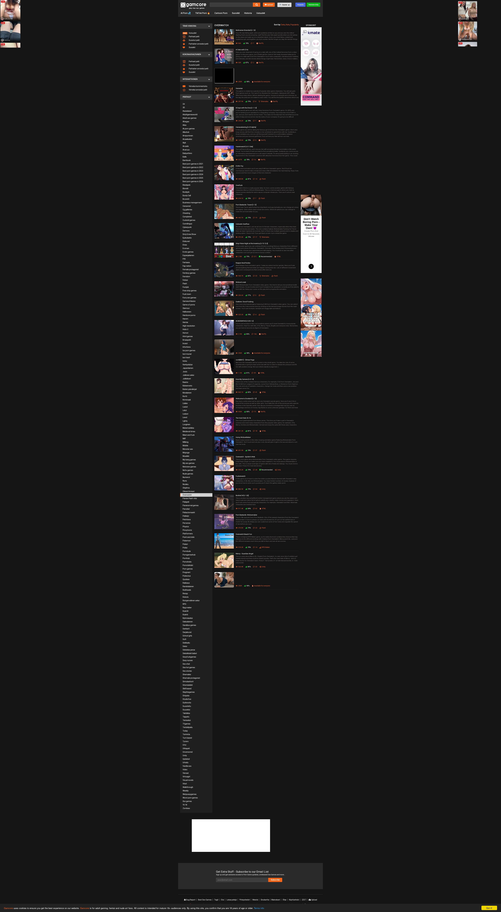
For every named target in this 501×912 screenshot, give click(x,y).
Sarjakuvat (187, 632)
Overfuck (239, 185)
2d (184, 104)
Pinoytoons (187, 530)
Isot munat (187, 354)
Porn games (188, 569)
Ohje (284, 900)
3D (184, 107)
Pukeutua (187, 576)
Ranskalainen (188, 586)
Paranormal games (191, 505)
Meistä (255, 900)
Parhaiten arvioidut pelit (198, 44)
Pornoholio (187, 562)
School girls (187, 636)
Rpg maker (187, 608)
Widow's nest (241, 282)
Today (185, 731)
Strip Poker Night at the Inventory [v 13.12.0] (252, 243)
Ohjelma (186, 488)
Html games (188, 336)
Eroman (186, 248)
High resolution (189, 326)
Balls (185, 157)
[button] (284, 5)
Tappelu (186, 717)
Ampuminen (188, 136)
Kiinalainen (187, 393)
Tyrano (186, 741)
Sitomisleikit (188, 685)
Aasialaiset (187, 111)
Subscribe (275, 880)
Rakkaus (186, 583)
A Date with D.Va (242, 50)
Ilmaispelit (187, 340)
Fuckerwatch (240, 476)
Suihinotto (187, 703)
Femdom (186, 276)
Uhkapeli (186, 748)
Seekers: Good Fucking (244, 302)
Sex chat (186, 664)
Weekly (186, 791)
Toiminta (186, 734)
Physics (186, 527)
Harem (185, 319)
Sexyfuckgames (189, 657)
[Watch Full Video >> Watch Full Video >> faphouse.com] (224, 75)
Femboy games (189, 273)
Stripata (186, 696)
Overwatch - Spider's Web (245, 457)
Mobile (185, 446)
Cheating (186, 213)
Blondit (185, 188)
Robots (186, 597)
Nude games (188, 474)
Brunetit (186, 199)
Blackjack (186, 185)
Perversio (186, 523)
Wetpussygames (189, 794)
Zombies (186, 808)
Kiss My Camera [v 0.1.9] (245, 379)
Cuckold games (189, 220)
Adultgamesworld (190, 114)
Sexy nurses (188, 660)
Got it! (489, 908)
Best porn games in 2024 (193, 174)
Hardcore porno (189, 315)
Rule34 (185, 611)
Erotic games (188, 252)
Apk (184, 143)
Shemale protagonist (191, 678)
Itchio (185, 361)
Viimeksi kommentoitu (197, 86)
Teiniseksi (187, 720)
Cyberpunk (187, 227)
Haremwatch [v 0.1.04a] (244, 147)
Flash (185, 284)
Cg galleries (187, 210)
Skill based (187, 689)
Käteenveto (187, 386)
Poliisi (185, 548)
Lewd (185, 417)
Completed (187, 217)
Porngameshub (189, 555)
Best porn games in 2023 (193, 171)
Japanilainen (188, 368)
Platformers (188, 534)
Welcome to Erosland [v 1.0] (246, 399)
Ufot (184, 745)
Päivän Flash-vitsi (190, 498)
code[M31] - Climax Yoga (245, 360)
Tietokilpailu (188, 727)
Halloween (187, 312)
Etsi (222, 900)
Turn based (187, 738)
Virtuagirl (186, 777)
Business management (192, 203)
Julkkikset (187, 379)
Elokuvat (186, 241)
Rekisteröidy (313, 5)
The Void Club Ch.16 (243, 418)
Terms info (259, 908)
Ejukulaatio (187, 238)
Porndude (187, 551)
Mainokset (275, 900)
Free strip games (189, 291)
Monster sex (188, 449)
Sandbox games (189, 625)
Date (283, 25)
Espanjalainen (188, 255)
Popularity (294, 25)
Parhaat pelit (193, 36)
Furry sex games (189, 298)
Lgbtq (185, 421)
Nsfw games (188, 470)
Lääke (185, 403)
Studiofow (187, 699)
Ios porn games (189, 350)
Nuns (185, 481)
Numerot (186, 477)
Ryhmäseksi (188, 618)
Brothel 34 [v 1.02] (242, 495)
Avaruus (186, 150)
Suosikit (236, 13)
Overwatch (187, 495)
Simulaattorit (188, 681)
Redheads (187, 590)
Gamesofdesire (189, 301)
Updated (186, 759)
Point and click (188, 537)
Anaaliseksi (187, 139)
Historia (248, 13)
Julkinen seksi (188, 375)
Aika (184, 125)
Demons (186, 231)
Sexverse (239, 88)
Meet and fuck (189, 435)
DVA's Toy (239, 166)
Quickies (186, 579)
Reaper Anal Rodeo (243, 263)
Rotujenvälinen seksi (191, 600)
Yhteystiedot (244, 900)
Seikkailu (186, 643)
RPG (184, 604)
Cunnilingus (187, 224)
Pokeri (185, 544)
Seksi (185, 646)
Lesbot (185, 414)
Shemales (187, 674)
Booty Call (187, 195)
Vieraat (186, 773)
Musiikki (186, 456)
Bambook (187, 160)
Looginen (186, 424)
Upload (270, 5)
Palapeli (186, 502)
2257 (304, 900)
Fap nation (187, 266)
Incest (185, 343)
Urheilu (185, 762)
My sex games (189, 463)
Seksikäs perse (189, 650)
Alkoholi (186, 132)
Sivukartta (265, 900)
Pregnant (186, 572)
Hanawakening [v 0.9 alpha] (246, 127)
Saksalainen (188, 622)
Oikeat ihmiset (189, 491)
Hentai (185, 322)
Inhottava (186, 347)
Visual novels (188, 780)
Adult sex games (189, 118)
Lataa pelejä (232, 900)
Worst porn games (190, 798)
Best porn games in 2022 (193, 167)
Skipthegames (189, 692)
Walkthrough (188, 787)
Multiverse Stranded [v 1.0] (245, 30)
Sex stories (187, 671)
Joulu (185, 372)
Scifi (184, 639)
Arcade (186, 146)
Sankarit (186, 629)
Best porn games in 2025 (193, 178)
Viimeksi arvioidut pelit (197, 90)
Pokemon (187, 541)
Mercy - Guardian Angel (244, 554)
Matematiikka (188, 428)
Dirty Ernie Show (189, 234)
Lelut (185, 410)
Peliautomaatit (189, 512)
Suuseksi (186, 710)
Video (185, 770)
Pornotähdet (188, 565)
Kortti (185, 396)
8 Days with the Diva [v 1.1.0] (246, 108)
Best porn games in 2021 (193, 164)
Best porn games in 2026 (193, 181)
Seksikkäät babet (190, 653)
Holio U (185, 329)
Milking (185, 442)
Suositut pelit (194, 40)
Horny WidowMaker (243, 437)
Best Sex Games (205, 900)
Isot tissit (186, 357)
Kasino (185, 382)
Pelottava (187, 519)
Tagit (216, 900)
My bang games (189, 460)
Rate (288, 25)
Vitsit (185, 784)
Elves (185, 245)
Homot (185, 333)
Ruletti (185, 615)
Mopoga (186, 453)
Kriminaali (187, 400)
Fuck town (187, 294)
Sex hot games (189, 667)
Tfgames (186, 724)
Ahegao (186, 122)
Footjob (186, 287)
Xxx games (187, 801)
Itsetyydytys (188, 365)
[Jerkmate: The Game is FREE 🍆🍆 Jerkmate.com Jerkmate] (224, 347)
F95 (184, 259)
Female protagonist (191, 269)
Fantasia (186, 262)
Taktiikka (186, 713)
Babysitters (187, 153)
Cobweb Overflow (242, 224)
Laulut (185, 407)
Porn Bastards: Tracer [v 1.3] (246, 205)
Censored (187, 206)
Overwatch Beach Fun (244, 534)
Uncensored (188, 752)
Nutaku (186, 484)
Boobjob (186, 192)
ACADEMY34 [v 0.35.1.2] (245, 321)
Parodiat (186, 509)
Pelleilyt (186, 516)
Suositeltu (187, 706)
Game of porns (189, 305)
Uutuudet (260, 13)
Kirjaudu (300, 5)
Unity (185, 755)
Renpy (185, 593)
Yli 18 (185, 805)
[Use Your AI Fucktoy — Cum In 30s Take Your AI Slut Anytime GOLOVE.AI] (224, 579)
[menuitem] (196, 33)
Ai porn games (189, 129)
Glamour (186, 308)
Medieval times (189, 431)
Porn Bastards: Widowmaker (246, 515)
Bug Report (190, 900)
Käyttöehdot (294, 900)
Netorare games (189, 467)
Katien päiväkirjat (190, 389)
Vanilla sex (187, 766)
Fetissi (185, 280)
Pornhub (186, 558)
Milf (184, 438)
